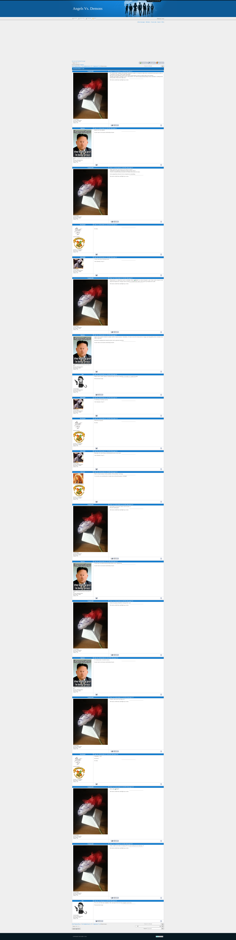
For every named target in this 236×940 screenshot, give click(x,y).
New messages (141, 22)
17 (133, 697)
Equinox (82, 64)
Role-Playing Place (76, 66)
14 (117, 561)
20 (131, 843)
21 (116, 900)
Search (159, 22)
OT (91, 66)
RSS (95, 18)
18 (117, 754)
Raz (83, 374)
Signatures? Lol (96, 66)
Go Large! (83, 61)
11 (116, 451)
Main (75, 18)
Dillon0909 (82, 257)
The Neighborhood (85, 66)
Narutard (83, 472)
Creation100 (90, 71)
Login (89, 18)
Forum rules (153, 22)
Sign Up (82, 18)
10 (117, 418)
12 (116, 472)
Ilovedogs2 (82, 224)
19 (133, 786)
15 (132, 601)
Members (148, 22)
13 (132, 504)
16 (117, 657)
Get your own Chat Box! (76, 61)
